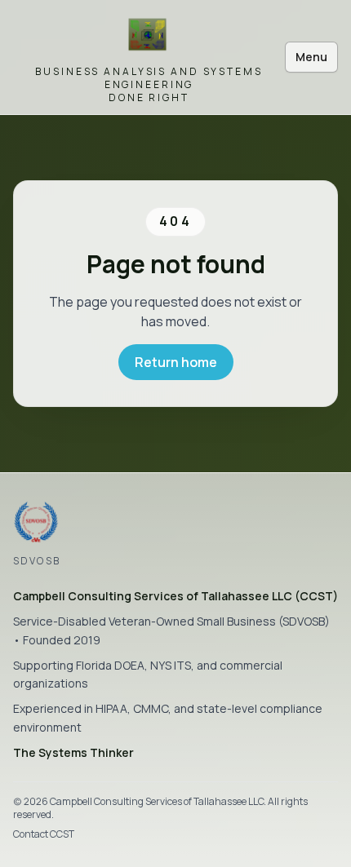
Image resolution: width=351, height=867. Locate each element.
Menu (311, 56)
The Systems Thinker (73, 752)
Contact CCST (43, 834)
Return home (176, 362)
